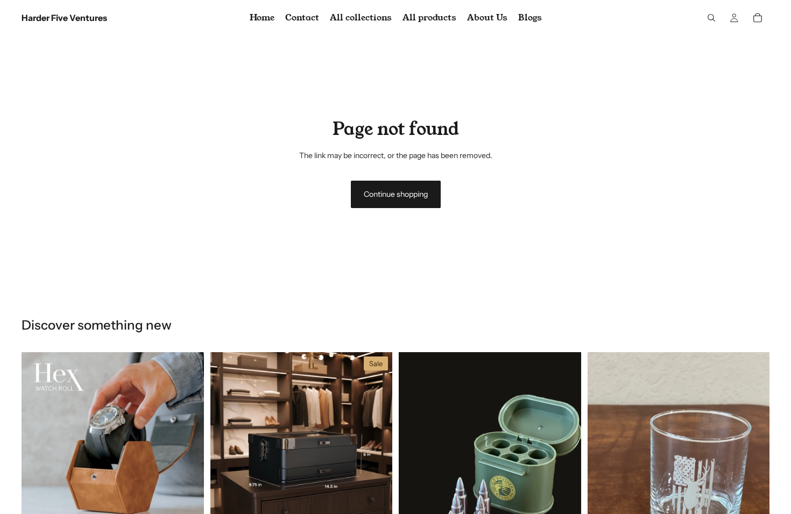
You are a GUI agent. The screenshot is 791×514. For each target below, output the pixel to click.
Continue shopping (396, 194)
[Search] (711, 18)
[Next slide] (188, 443)
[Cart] (757, 18)
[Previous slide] (38, 443)
